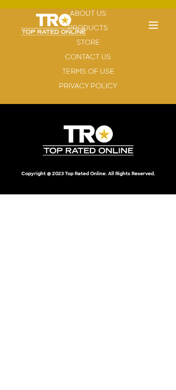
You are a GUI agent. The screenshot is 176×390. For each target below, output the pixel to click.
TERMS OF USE (88, 71)
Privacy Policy (88, 85)
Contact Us (88, 56)
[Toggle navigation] (153, 25)
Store (88, 42)
